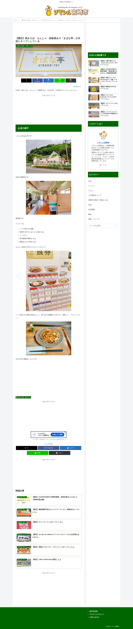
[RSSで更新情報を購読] (106, 165)
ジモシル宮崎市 (103, 143)
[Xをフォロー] (103, 165)
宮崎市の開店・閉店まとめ (24, 397)
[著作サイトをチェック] (100, 165)
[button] (71, 80)
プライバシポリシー (96, 614)
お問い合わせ (94, 617)
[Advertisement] (49, 30)
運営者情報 (93, 611)
